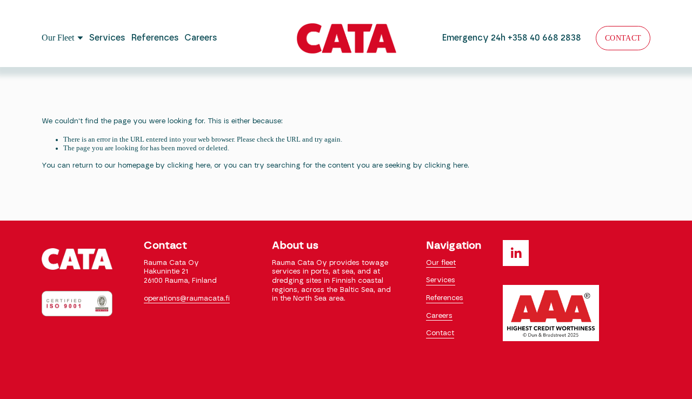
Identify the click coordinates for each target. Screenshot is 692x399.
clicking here (188, 165)
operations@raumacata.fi (187, 298)
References (155, 38)
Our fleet (441, 263)
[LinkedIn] (516, 253)
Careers (200, 38)
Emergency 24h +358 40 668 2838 (511, 38)
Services (107, 38)
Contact (623, 38)
